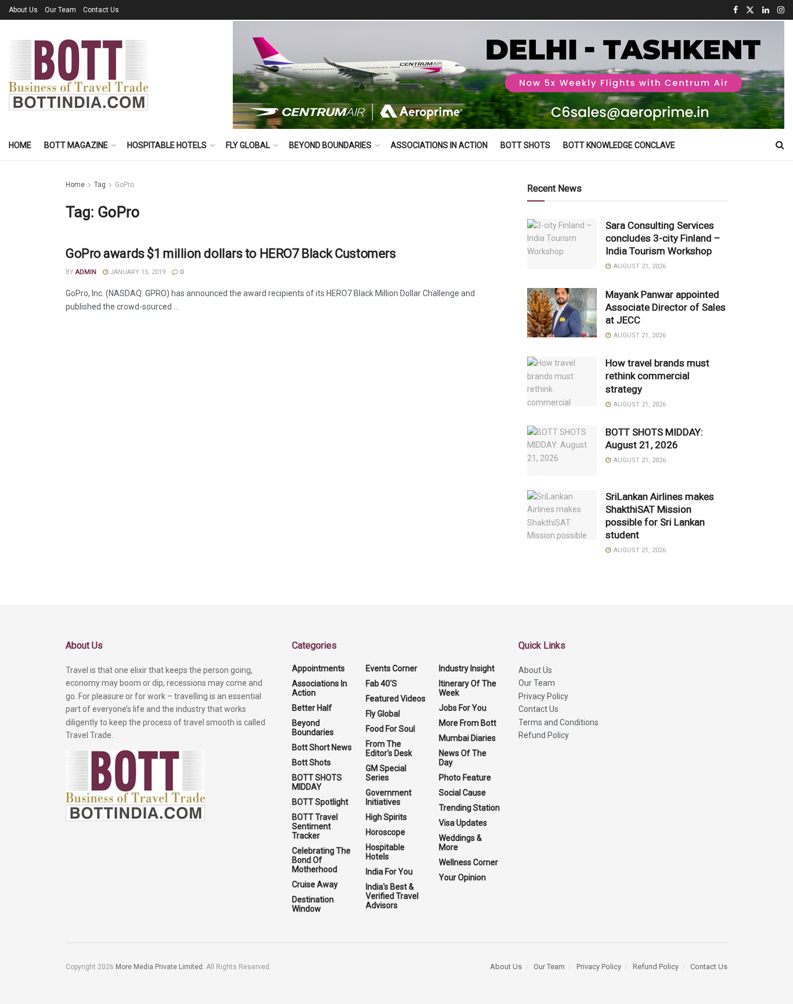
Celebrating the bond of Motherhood (321, 860)
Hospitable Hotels (167, 145)
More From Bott (467, 723)
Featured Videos (396, 698)
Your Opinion (462, 877)
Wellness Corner (468, 862)
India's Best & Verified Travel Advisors (392, 896)
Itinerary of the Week (467, 688)
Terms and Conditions (558, 722)
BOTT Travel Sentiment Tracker (315, 826)
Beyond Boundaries (330, 145)
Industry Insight (467, 668)
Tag (100, 185)
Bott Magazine (76, 145)
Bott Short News (322, 747)
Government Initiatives (389, 797)
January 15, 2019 (136, 272)
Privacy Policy (543, 696)
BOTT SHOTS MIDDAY (317, 782)
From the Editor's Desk (389, 748)
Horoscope (385, 832)
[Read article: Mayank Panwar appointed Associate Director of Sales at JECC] (562, 313)
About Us (23, 10)
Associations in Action (439, 145)
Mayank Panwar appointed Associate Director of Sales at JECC (665, 307)
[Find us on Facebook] (735, 10)
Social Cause (462, 792)
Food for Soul (390, 728)
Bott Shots (525, 145)
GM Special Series (386, 773)
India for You (389, 871)
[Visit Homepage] (78, 74)
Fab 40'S (381, 683)
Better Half (312, 707)
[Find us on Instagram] (780, 10)
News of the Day (462, 757)
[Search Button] (780, 145)
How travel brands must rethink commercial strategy (657, 375)
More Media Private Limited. (161, 967)
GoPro (124, 185)
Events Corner (391, 668)
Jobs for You (462, 707)
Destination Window (313, 904)
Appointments (318, 668)
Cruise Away (315, 884)
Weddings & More (460, 842)
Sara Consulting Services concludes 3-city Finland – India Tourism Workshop (662, 238)
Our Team (60, 10)
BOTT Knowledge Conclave (619, 145)
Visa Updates (463, 822)
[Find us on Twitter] (750, 10)
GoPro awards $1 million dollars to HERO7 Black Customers (230, 253)
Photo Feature (465, 777)
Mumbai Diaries (467, 738)
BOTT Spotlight (320, 802)
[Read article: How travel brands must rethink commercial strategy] (562, 381)
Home (20, 145)
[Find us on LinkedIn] (765, 10)
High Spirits (386, 817)
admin (85, 272)
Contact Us (101, 10)
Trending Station (469, 807)
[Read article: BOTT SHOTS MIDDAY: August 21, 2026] (562, 451)
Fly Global (248, 145)
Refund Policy (543, 735)
